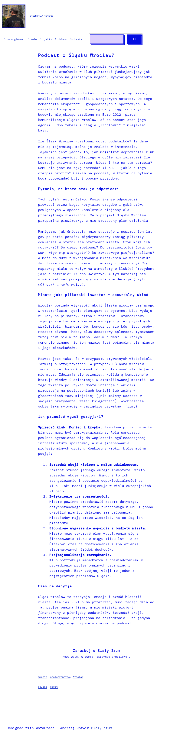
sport (54, 686)
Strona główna (13, 39)
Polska (42, 686)
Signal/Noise (41, 16)
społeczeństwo (60, 677)
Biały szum (101, 728)
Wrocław (78, 677)
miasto (42, 677)
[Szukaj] (134, 39)
